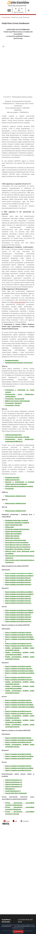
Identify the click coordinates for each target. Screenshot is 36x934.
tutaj (12, 926)
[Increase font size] (16, 8)
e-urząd (6, 824)
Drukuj (8, 821)
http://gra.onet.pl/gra (18, 302)
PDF (16, 821)
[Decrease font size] (22, 8)
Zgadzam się (18, 931)
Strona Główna (6, 17)
